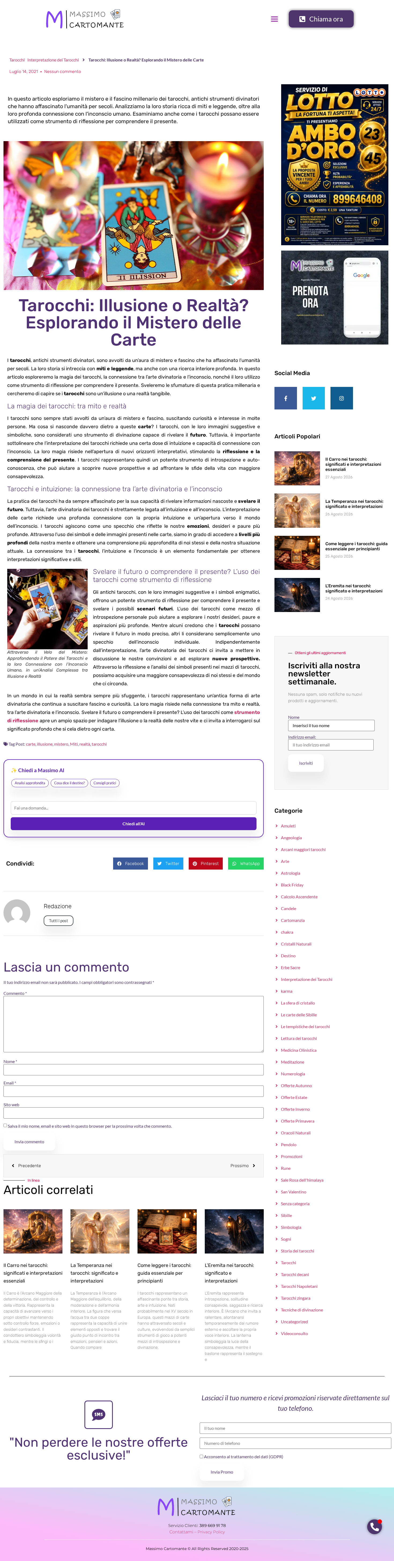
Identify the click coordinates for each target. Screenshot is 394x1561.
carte (30, 743)
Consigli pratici (105, 783)
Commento (15, 993)
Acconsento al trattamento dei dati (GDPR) (243, 1456)
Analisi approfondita (30, 783)
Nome (10, 1061)
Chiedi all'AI (133, 823)
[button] (130, 864)
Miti (74, 743)
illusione (45, 743)
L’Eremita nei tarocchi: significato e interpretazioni (229, 1273)
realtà (84, 743)
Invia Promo (222, 1471)
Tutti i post (58, 920)
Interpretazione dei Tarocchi (53, 59)
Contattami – (183, 1531)
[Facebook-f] (285, 398)
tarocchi (99, 743)
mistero (61, 743)
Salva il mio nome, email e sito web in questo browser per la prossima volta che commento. (90, 1126)
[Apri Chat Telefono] (374, 1526)
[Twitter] (314, 398)
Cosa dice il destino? (69, 783)
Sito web (11, 1104)
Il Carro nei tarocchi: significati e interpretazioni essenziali (32, 1273)
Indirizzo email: (302, 737)
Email (9, 1083)
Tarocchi (17, 59)
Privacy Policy (211, 1531)
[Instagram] (341, 398)
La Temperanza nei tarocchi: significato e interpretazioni (94, 1273)
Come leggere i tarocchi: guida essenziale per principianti (164, 1273)
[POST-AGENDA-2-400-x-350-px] (334, 342)
